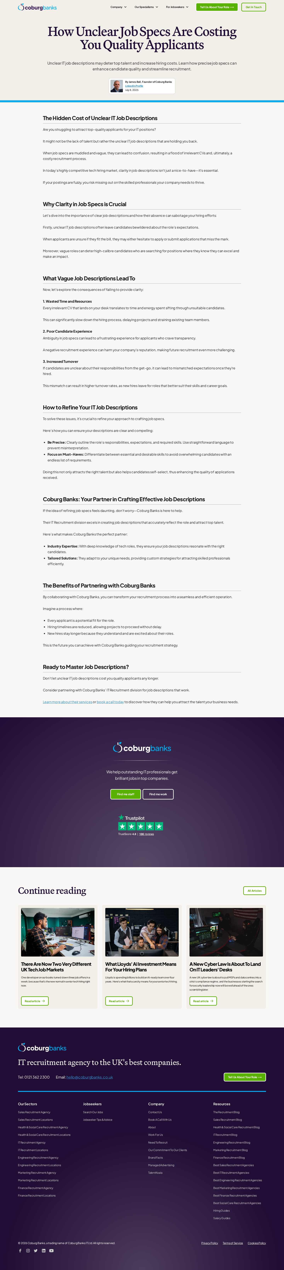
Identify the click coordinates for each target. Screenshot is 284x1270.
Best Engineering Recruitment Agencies (237, 1180)
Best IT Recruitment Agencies (231, 1172)
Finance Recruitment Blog (229, 1157)
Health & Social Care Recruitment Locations (44, 1134)
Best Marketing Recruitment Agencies (236, 1188)
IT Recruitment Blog (225, 1134)
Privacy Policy (209, 1243)
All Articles (255, 890)
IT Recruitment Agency (32, 1142)
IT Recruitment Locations (33, 1150)
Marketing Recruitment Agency (37, 1172)
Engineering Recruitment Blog (231, 1142)
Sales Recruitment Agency (34, 1112)
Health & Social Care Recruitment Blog (236, 1127)
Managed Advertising (161, 1165)
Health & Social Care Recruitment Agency (43, 1127)
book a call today (110, 702)
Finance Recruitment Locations (37, 1195)
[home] (37, 7)
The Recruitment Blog (226, 1112)
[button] (118, 7)
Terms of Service (233, 1243)
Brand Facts (155, 1157)
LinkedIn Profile (134, 85)
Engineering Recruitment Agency (38, 1157)
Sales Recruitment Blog (227, 1119)
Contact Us (155, 1112)
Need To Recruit (157, 1142)
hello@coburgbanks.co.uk (89, 1077)
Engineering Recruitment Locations (39, 1165)
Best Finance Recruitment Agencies (235, 1195)
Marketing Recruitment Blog (230, 1150)
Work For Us (155, 1134)
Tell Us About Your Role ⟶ (217, 7)
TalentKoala (155, 1172)
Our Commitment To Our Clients (167, 1150)
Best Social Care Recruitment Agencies (237, 1203)
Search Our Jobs (93, 1112)
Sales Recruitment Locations (35, 1119)
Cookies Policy (257, 1243)
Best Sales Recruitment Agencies (233, 1165)
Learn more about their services (67, 702)
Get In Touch (254, 7)
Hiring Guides (221, 1210)
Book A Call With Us (159, 1119)
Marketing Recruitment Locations (38, 1180)
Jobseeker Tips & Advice (97, 1119)
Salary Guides (221, 1218)
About (152, 1127)
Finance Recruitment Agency (35, 1188)
